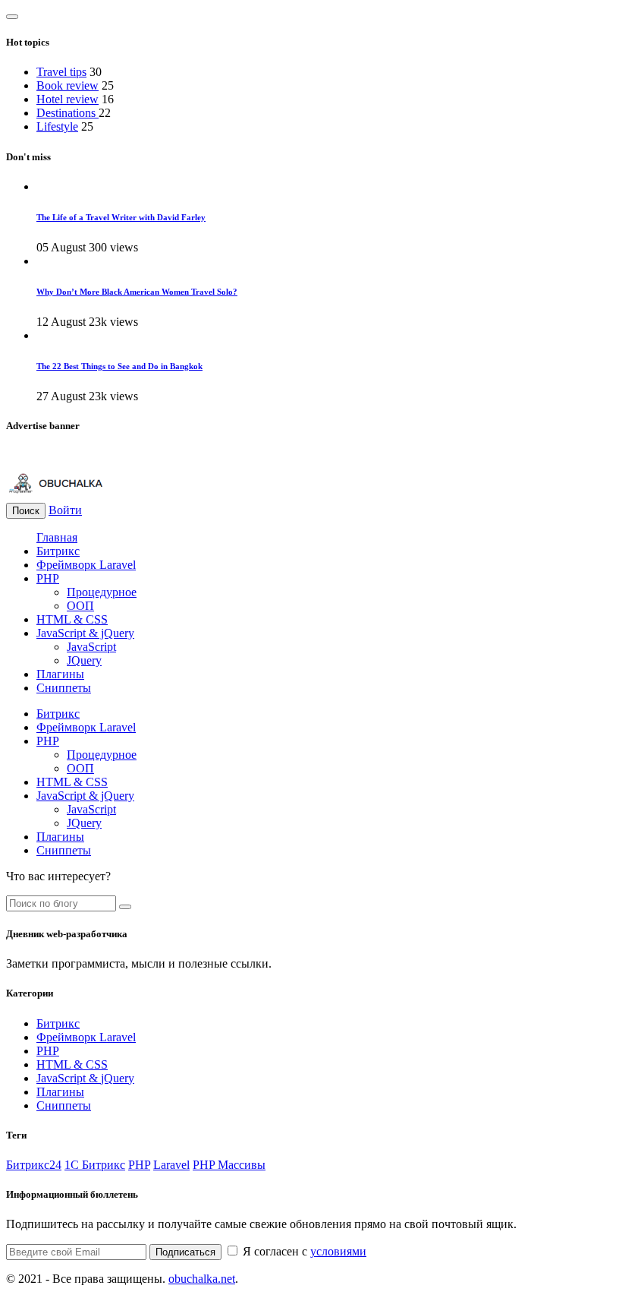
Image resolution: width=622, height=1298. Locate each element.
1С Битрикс (94, 1164)
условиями (338, 1251)
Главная (56, 537)
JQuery (84, 660)
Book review (67, 85)
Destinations (67, 112)
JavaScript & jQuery (85, 633)
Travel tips (61, 71)
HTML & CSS (72, 619)
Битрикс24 (33, 1164)
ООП (80, 605)
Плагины (60, 674)
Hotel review (67, 99)
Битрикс (58, 551)
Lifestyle (57, 126)
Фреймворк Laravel (86, 564)
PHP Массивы (229, 1164)
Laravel (171, 1164)
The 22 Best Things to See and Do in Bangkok (119, 366)
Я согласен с (303, 1251)
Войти (65, 510)
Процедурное (102, 592)
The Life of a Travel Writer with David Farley (121, 217)
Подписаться (185, 1252)
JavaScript (91, 646)
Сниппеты (63, 687)
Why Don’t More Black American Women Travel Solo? (136, 291)
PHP (47, 578)
